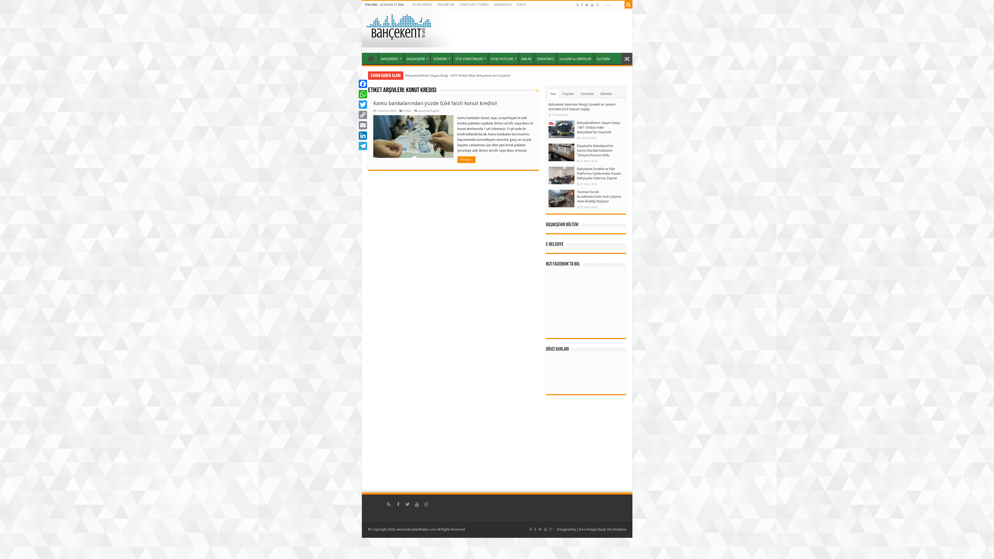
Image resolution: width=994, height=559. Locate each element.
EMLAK (526, 59)
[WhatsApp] (363, 94)
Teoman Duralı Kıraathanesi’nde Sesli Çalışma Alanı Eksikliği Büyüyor (599, 196)
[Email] (363, 125)
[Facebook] (582, 5)
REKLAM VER (446, 4)
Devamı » (466, 159)
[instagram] (597, 5)
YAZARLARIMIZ (422, 4)
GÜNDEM (440, 59)
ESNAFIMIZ (545, 59)
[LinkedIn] (363, 135)
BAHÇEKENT (390, 59)
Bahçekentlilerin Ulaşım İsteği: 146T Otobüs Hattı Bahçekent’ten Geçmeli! (458, 75)
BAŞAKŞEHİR (416, 59)
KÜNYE (521, 4)
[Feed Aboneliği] (537, 91)
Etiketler (606, 94)
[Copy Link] (363, 115)
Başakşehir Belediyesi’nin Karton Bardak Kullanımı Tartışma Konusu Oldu (595, 150)
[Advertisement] (544, 31)
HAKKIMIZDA (503, 4)
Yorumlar (587, 94)
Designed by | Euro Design (577, 529)
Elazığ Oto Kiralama (612, 529)
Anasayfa (371, 58)
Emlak (407, 111)
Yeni (553, 94)
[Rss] (578, 5)
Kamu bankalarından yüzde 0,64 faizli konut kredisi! (435, 103)
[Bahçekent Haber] (399, 26)
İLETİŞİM (603, 59)
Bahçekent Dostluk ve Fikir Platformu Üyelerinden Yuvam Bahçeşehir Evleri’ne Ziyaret (599, 173)
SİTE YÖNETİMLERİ (469, 59)
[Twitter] (587, 5)
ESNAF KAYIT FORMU (474, 4)
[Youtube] (592, 5)
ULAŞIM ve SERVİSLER (575, 59)
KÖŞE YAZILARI (502, 59)
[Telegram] (363, 146)
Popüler (568, 94)
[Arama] (628, 5)
